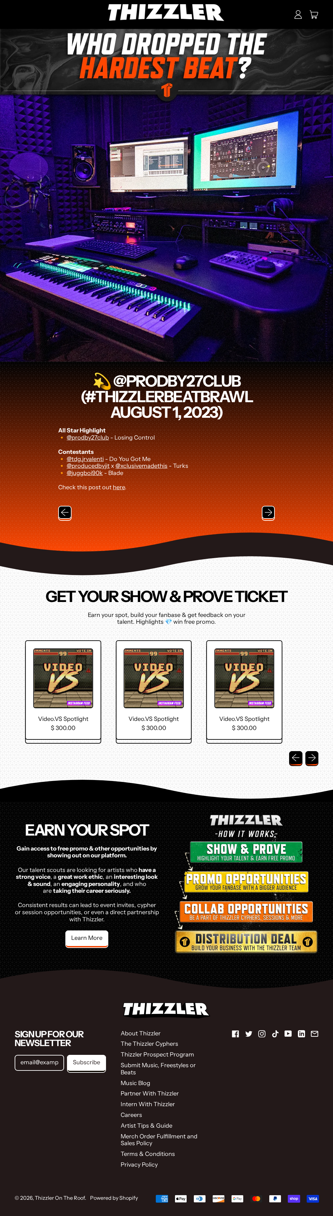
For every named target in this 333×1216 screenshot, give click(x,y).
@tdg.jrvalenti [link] (85, 459)
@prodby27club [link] (88, 437)
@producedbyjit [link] (88, 465)
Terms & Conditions (148, 1154)
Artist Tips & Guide (146, 1125)
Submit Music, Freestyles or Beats (158, 1069)
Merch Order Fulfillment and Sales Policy (159, 1140)
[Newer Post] (268, 512)
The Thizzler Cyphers (149, 1043)
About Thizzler (141, 1033)
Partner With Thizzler (150, 1093)
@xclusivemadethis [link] (141, 465)
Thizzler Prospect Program (157, 1054)
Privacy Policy (139, 1164)
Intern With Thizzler (148, 1104)
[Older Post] (65, 512)
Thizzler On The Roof (60, 1198)
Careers (131, 1115)
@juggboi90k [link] (85, 473)
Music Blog (135, 1083)
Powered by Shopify (114, 1198)
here (119, 487)
